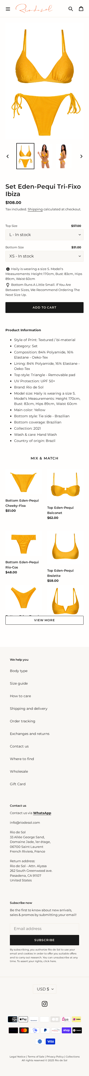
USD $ (43, 989)
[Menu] (8, 8)
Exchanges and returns (29, 733)
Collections (73, 1056)
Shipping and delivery (28, 708)
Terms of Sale (36, 1056)
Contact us (19, 746)
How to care (20, 696)
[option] (25, 156)
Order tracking (22, 721)
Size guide (19, 683)
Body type (18, 671)
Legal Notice (17, 1056)
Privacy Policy (55, 1056)
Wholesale (19, 771)
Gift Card (17, 784)
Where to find (22, 759)
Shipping (35, 209)
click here (50, 961)
